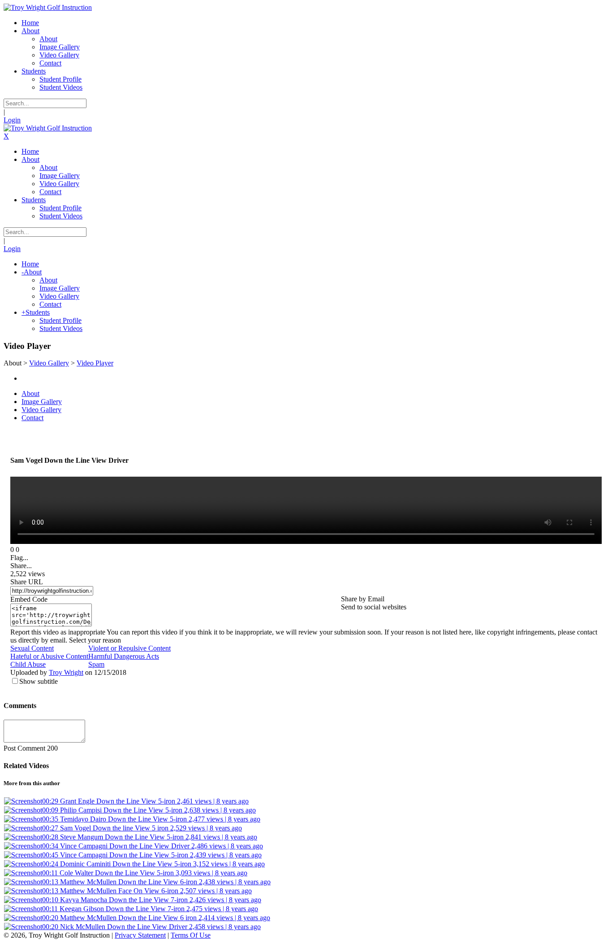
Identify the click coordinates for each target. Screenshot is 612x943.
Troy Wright (66, 672)
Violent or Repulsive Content (129, 648)
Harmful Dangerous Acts (123, 656)
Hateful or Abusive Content (49, 656)
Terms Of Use (191, 935)
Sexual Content (32, 648)
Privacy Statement (140, 935)
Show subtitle (38, 681)
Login (12, 120)
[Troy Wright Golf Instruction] (48, 7)
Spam (96, 664)
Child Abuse (28, 664)
